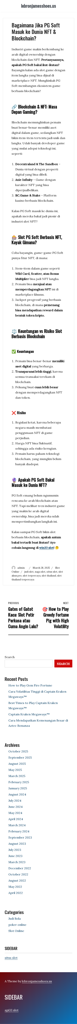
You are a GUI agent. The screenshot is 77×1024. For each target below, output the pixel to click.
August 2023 (17, 843)
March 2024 (17, 825)
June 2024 (15, 807)
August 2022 (17, 880)
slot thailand (49, 575)
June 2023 (15, 856)
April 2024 (15, 819)
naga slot (40, 571)
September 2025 (20, 757)
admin (21, 567)
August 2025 (17, 763)
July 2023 (14, 850)
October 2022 (18, 874)
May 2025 (15, 770)
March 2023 (16, 862)
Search (10, 657)
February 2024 (18, 831)
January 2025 (17, 788)
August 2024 (17, 794)
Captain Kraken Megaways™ (29, 714)
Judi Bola (14, 918)
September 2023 (20, 837)
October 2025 (18, 751)
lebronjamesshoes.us (38, 6)
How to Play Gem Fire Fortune (30, 685)
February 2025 (18, 782)
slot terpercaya (32, 575)
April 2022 (15, 893)
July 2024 (14, 800)
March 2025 (16, 776)
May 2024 (15, 813)
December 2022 (19, 868)
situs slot (52, 571)
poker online (17, 925)
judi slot (29, 571)
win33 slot (46, 547)
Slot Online (16, 931)
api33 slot (12, 1010)
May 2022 (15, 886)
